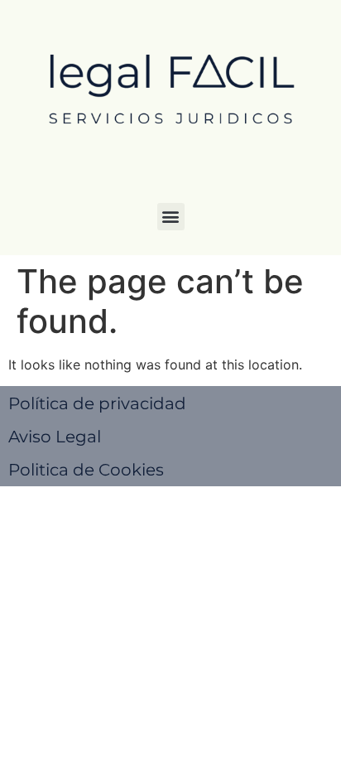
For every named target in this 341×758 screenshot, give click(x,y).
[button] (171, 216)
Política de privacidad (97, 403)
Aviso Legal (54, 437)
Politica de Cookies (86, 470)
